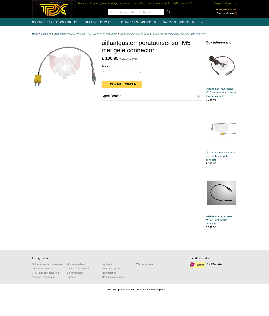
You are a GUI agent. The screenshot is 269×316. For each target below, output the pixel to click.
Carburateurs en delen (78, 268)
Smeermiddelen (75, 272)
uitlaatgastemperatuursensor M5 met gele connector (179, 33)
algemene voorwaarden (132, 3)
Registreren (231, 3)
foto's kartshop (109, 3)
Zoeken (168, 12)
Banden (71, 277)
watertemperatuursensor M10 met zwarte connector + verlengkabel (221, 92)
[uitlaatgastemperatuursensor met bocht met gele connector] (221, 129)
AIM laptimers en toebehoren (70, 33)
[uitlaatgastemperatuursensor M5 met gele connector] (65, 66)
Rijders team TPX (182, 3)
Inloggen (217, 3)
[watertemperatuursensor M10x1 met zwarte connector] (221, 193)
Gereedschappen (110, 268)
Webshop (81, 3)
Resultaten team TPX (159, 3)
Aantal (105, 66)
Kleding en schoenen (113, 277)
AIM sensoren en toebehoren (102, 33)
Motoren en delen (76, 264)
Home (35, 33)
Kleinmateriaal (109, 272)
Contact (94, 3)
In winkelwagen (123, 84)
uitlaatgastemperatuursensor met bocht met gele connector (222, 156)
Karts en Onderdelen (178, 22)
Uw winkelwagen (225, 9)
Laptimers (46, 33)
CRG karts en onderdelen (137, 22)
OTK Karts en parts (98, 22)
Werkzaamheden (145, 264)
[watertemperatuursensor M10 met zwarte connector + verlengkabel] (221, 65)
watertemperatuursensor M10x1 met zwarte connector (220, 220)
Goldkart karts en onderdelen (55, 22)
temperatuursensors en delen (135, 33)
